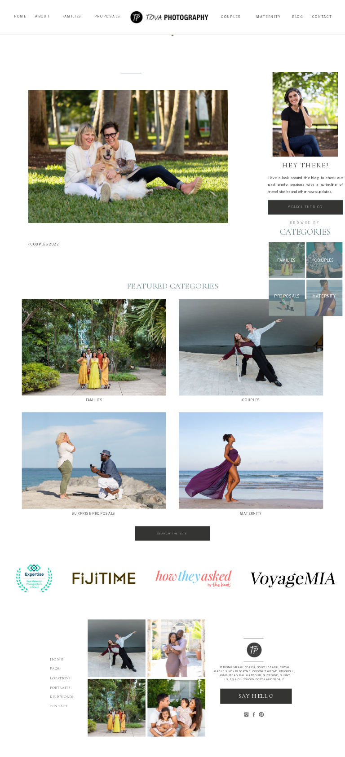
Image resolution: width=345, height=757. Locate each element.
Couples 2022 (45, 245)
